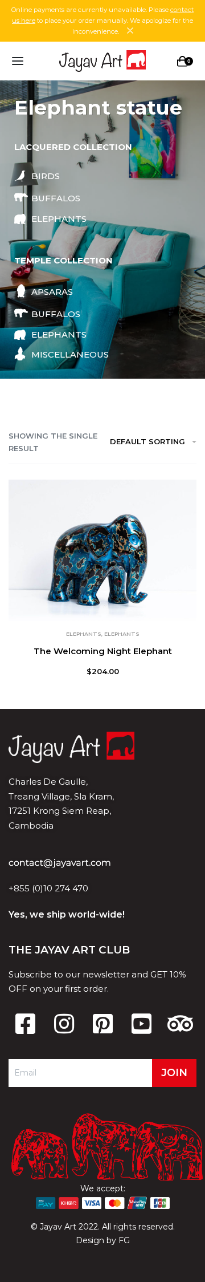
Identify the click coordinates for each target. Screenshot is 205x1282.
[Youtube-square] (141, 1023)
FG (124, 1240)
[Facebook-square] (25, 1023)
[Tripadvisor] (179, 1023)
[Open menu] (17, 61)
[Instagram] (63, 1023)
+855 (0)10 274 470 (48, 888)
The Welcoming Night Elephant (103, 651)
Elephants (83, 634)
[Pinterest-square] (102, 1023)
